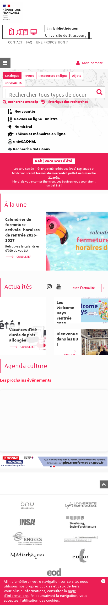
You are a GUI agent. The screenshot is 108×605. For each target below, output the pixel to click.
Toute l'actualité (83, 287)
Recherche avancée (23, 102)
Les (62, 28)
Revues (29, 75)
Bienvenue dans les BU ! (67, 339)
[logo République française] (11, 12)
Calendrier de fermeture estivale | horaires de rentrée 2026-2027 (22, 230)
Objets (76, 75)
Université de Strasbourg (66, 35)
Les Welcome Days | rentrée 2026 (65, 313)
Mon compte (92, 62)
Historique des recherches (67, 102)
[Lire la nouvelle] (77, 241)
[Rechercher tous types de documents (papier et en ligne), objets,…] (99, 92)
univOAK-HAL (14, 83)
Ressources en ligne (53, 75)
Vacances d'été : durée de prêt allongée (24, 335)
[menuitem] (15, 42)
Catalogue (12, 76)
